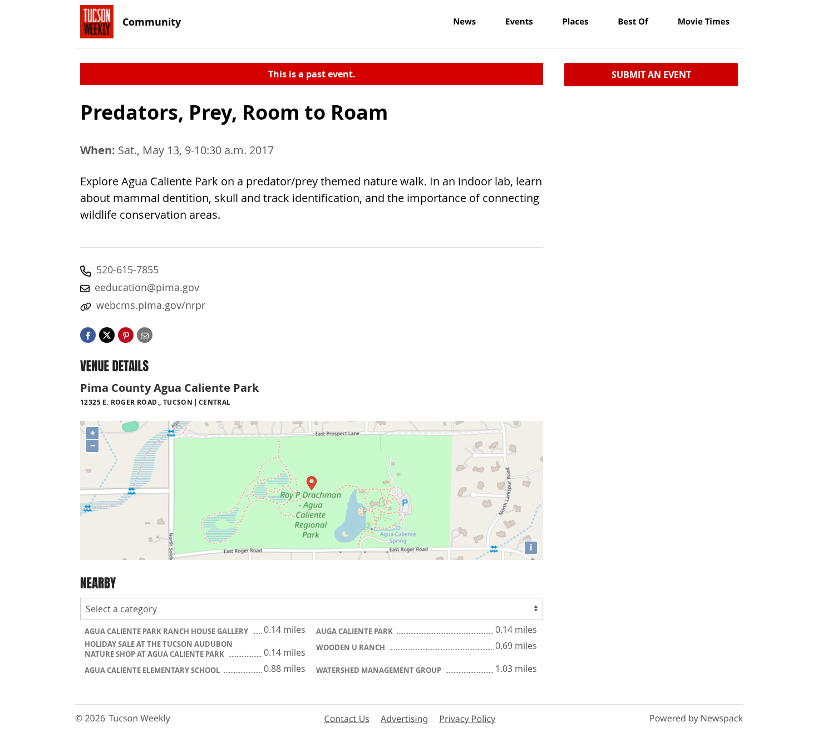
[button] (126, 334)
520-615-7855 (127, 269)
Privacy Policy (467, 718)
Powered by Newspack (696, 718)
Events (519, 21)
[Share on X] (107, 334)
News (464, 21)
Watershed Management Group (379, 670)
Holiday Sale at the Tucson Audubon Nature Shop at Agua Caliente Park (159, 649)
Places (575, 21)
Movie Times (704, 21)
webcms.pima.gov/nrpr (150, 305)
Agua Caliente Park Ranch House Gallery (167, 631)
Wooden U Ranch (351, 647)
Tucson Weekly (139, 718)
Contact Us (346, 718)
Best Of (633, 21)
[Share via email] (144, 334)
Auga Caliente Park (355, 631)
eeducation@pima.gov (147, 287)
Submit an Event (651, 74)
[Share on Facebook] (88, 334)
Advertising (404, 718)
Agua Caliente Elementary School (153, 670)
